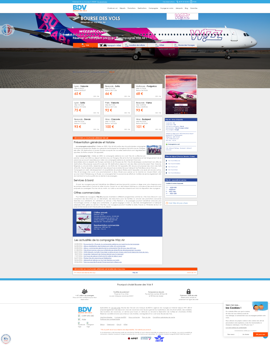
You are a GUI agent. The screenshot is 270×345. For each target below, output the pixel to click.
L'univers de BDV (120, 317)
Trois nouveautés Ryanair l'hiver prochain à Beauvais (103, 262)
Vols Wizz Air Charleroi (174, 164)
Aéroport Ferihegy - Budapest (177, 148)
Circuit (119, 324)
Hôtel (125, 324)
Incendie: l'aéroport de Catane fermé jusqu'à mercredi (103, 254)
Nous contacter (134, 317)
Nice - (112, 119)
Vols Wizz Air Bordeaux (174, 173)
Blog (186, 8)
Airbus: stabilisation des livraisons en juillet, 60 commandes (104, 246)
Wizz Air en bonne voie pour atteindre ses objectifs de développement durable (112, 250)
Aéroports (179, 8)
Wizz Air (103, 229)
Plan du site (146, 317)
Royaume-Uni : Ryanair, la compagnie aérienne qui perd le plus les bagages (111, 244)
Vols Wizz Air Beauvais (174, 161)
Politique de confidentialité (110, 319)
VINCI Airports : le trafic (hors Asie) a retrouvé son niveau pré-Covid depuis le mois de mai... (116, 252)
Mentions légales (106, 317)
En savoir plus (102, 2)
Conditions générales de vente (164, 317)
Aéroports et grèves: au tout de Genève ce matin (101, 260)
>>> (191, 273)
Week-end (110, 324)
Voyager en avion (166, 8)
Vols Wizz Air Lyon (173, 167)
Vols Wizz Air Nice (173, 170)
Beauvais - (82, 119)
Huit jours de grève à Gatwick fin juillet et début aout (103, 256)
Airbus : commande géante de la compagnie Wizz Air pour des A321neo (110, 248)
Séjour (102, 324)
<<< (84, 273)
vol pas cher (115, 308)
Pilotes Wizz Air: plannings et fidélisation (98, 258)
